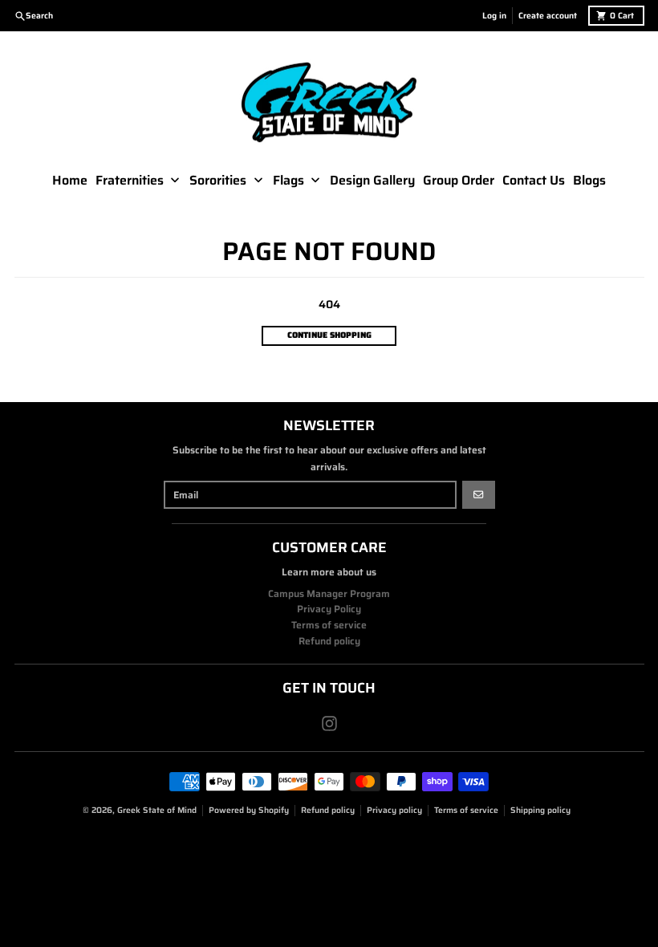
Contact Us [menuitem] (533, 180)
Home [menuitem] (69, 180)
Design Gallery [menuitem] (372, 180)
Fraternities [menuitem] (129, 180)
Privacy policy (394, 810)
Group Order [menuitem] (458, 180)
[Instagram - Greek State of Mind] (329, 723)
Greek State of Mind (157, 810)
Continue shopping (329, 335)
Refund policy (328, 810)
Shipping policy (540, 810)
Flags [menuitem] (288, 180)
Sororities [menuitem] (217, 180)
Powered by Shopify (249, 810)
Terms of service (466, 810)
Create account (547, 15)
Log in (494, 15)
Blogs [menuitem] (589, 180)
